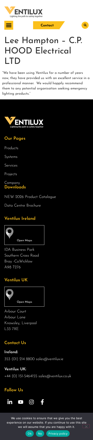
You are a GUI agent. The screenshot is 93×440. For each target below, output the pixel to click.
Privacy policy (57, 433)
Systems (11, 157)
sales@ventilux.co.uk (54, 376)
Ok (30, 433)
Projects (10, 174)
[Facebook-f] (42, 402)
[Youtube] (20, 402)
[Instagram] (31, 402)
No (40, 433)
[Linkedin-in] (9, 402)
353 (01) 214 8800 (19, 359)
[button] (8, 25)
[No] (86, 426)
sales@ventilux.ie (49, 359)
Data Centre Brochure (22, 206)
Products (11, 148)
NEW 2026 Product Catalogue (30, 197)
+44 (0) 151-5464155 (20, 376)
